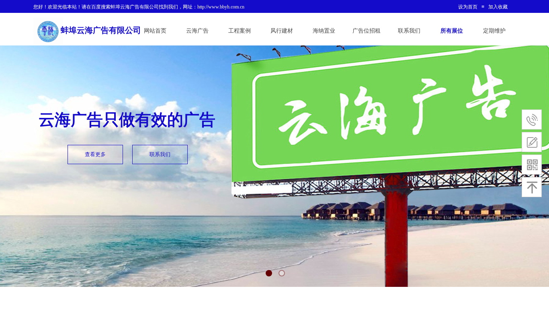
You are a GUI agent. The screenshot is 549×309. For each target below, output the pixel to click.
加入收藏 (498, 7)
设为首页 (467, 7)
